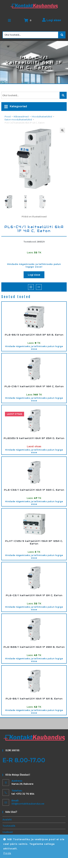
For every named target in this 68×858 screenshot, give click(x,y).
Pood (8, 116)
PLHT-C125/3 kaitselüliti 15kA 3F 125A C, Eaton (34, 542)
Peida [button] (7, 853)
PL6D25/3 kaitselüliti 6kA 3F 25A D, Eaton (34, 438)
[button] (62, 130)
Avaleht (7, 819)
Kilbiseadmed (21, 116)
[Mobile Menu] (10, 20)
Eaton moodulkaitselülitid (18, 119)
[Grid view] (31, 287)
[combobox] (30, 34)
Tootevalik (8, 825)
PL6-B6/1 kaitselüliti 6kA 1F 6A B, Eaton (34, 698)
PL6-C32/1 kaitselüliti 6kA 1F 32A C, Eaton (34, 490)
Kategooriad (18, 106)
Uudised (7, 832)
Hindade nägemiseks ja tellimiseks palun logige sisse (34, 347)
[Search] (62, 34)
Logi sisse (53, 20)
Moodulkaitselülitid (42, 116)
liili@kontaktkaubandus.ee (28, 803)
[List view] (39, 287)
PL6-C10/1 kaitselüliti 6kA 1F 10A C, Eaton (34, 386)
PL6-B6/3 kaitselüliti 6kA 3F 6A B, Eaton (34, 335)
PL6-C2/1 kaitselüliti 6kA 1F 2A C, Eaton (34, 595)
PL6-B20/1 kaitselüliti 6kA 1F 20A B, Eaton (34, 647)
